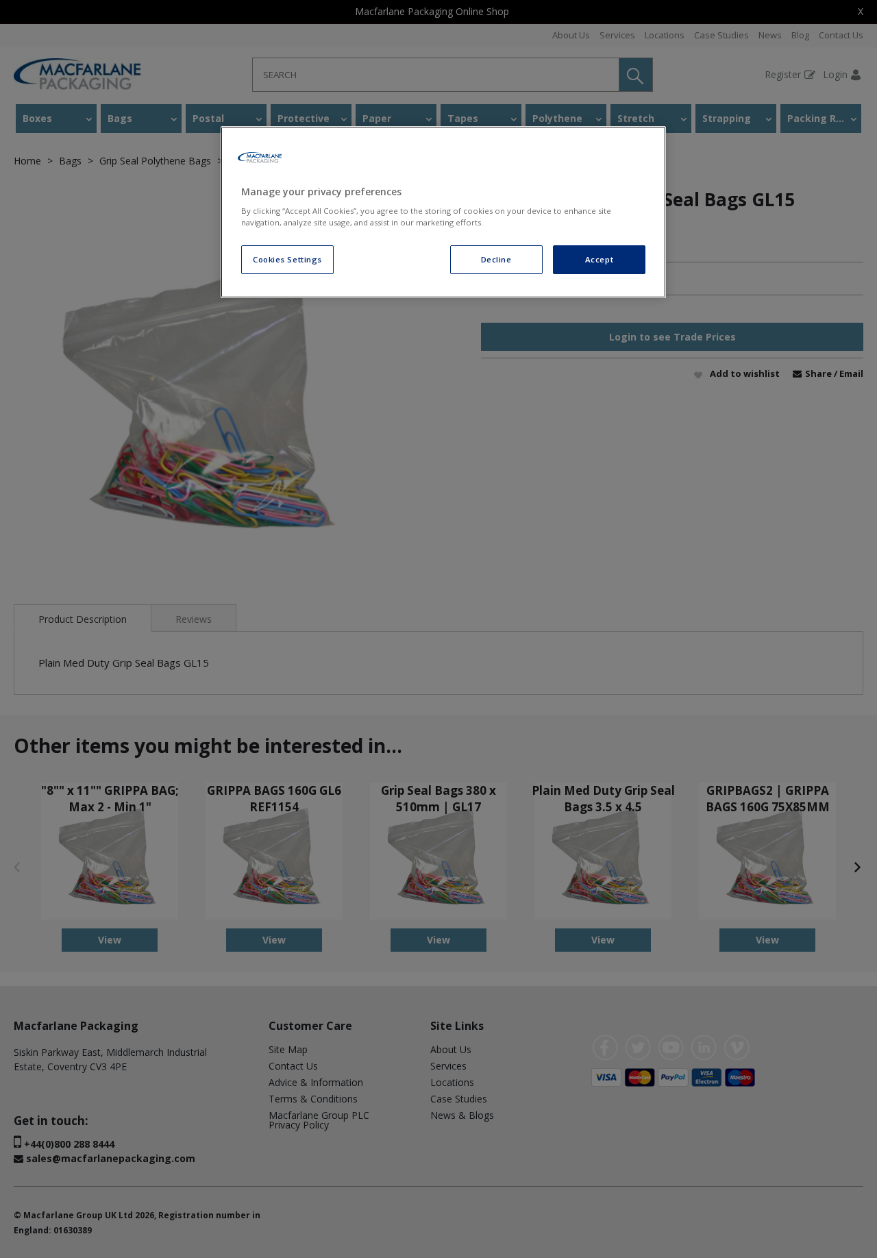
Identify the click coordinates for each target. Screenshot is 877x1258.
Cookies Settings (287, 259)
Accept (599, 259)
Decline (496, 259)
